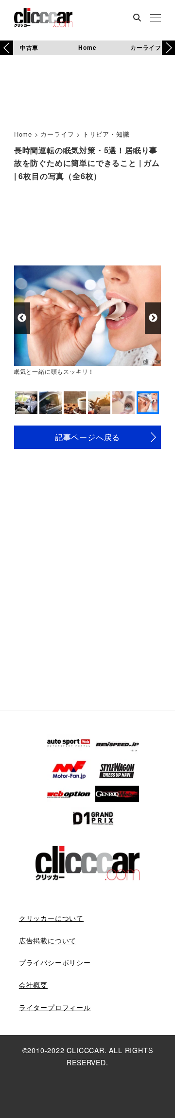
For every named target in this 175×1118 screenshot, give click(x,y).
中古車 (29, 47)
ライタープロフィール (55, 1007)
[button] (168, 48)
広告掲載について (47, 940)
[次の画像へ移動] (153, 318)
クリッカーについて (51, 918)
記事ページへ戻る (87, 437)
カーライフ (145, 47)
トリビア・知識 (106, 134)
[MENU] (155, 18)
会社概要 (33, 985)
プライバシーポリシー (55, 962)
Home (87, 47)
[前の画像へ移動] (22, 318)
